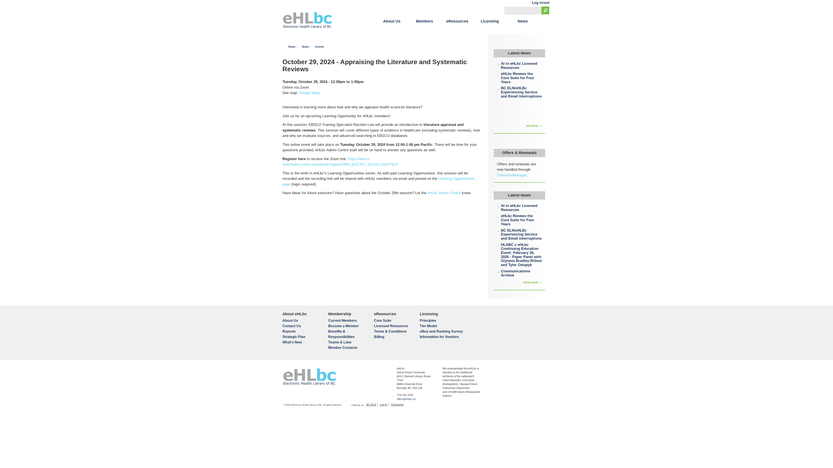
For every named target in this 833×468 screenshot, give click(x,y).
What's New (292, 342)
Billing (379, 337)
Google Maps (309, 93)
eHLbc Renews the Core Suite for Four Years (517, 78)
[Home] (307, 20)
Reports (289, 331)
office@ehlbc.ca (406, 399)
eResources (457, 21)
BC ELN (371, 404)
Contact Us (291, 326)
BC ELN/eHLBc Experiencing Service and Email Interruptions (521, 92)
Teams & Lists (339, 342)
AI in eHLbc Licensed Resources (519, 66)
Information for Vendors (439, 337)
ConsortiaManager (511, 175)
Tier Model (428, 326)
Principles (428, 320)
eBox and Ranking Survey (441, 331)
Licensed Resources (391, 326)
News (523, 21)
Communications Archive (515, 273)
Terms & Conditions (390, 331)
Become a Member (343, 326)
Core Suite (382, 320)
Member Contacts (342, 347)
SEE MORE (532, 126)
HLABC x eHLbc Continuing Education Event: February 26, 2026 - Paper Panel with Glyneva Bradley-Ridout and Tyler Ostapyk (521, 255)
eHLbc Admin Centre (444, 193)
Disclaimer (397, 404)
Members (424, 21)
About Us (391, 21)
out (546, 3)
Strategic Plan (293, 337)
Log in (537, 3)
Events (319, 46)
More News (531, 282)
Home (291, 46)
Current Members (342, 320)
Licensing (490, 21)
